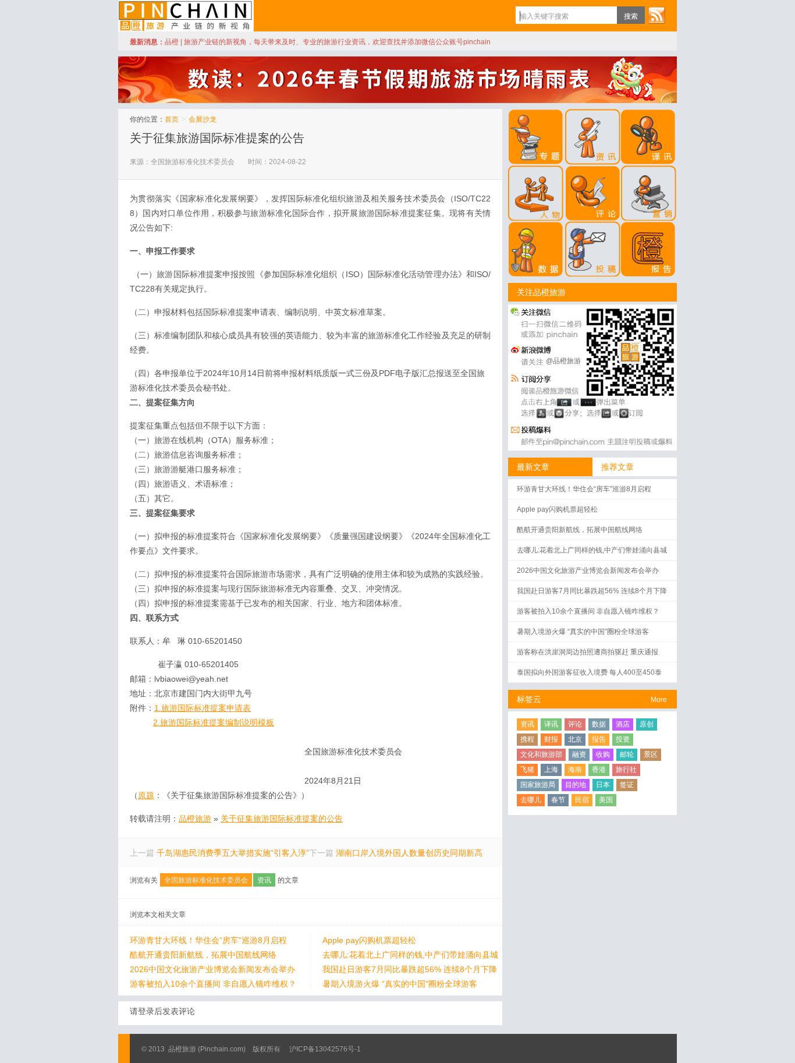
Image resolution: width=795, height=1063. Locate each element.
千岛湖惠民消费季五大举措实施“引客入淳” (233, 853)
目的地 (575, 785)
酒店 (623, 724)
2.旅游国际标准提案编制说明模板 (213, 722)
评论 (575, 724)
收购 (603, 754)
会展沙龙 (203, 119)
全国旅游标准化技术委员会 (206, 880)
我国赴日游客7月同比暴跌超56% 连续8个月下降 (409, 969)
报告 (599, 739)
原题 (146, 795)
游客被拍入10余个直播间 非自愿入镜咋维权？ (213, 983)
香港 (599, 770)
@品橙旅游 (563, 361)
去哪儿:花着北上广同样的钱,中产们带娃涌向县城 (410, 954)
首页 (172, 119)
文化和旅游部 (541, 754)
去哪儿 (530, 800)
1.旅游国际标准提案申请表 (202, 708)
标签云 (529, 699)
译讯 (551, 724)
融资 (579, 754)
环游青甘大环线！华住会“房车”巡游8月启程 (208, 940)
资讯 (264, 880)
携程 (527, 739)
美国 (606, 800)
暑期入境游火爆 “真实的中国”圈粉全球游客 (399, 983)
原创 (647, 724)
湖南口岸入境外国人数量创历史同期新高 (409, 853)
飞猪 (527, 770)
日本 (603, 785)
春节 (558, 800)
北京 (575, 739)
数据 (599, 724)
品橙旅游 (186, 15)
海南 (575, 770)
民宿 (582, 800)
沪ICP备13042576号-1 (325, 1049)
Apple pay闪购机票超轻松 (369, 940)
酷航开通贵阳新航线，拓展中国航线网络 (203, 954)
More (659, 700)
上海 (551, 770)
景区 (651, 754)
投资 (623, 739)
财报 (551, 739)
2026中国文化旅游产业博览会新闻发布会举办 (212, 969)
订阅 (656, 15)
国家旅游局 (537, 785)
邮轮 (627, 754)
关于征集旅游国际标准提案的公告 (217, 138)
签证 (627, 785)
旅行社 (626, 770)
